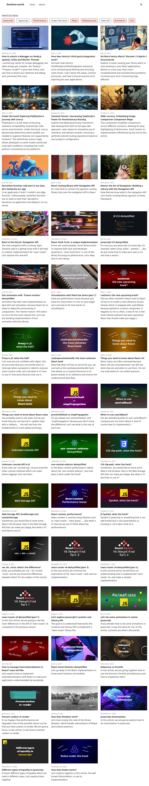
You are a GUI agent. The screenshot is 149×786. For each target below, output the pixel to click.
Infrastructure (89, 20)
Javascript (8, 20)
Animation (120, 20)
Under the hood (59, 20)
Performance (39, 20)
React (74, 20)
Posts (32, 4)
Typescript (23, 20)
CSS (132, 20)
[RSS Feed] (141, 4)
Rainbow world (15, 4)
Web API (105, 20)
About (42, 4)
